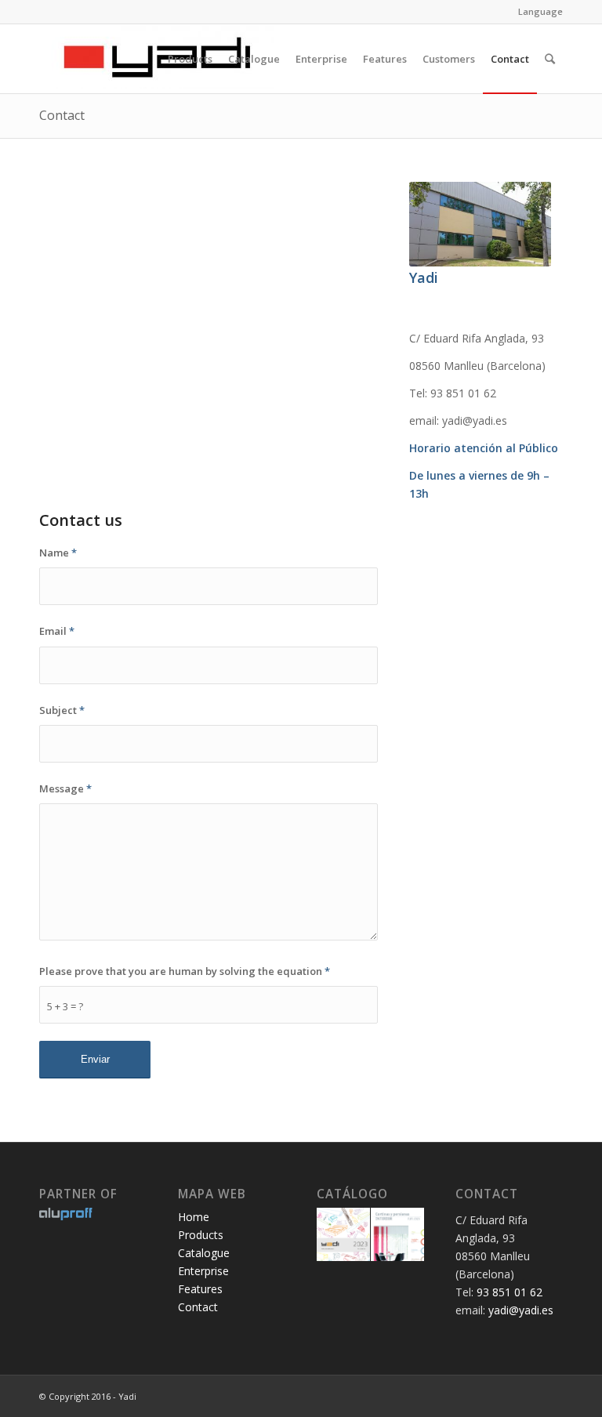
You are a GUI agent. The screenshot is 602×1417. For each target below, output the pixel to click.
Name (58, 552)
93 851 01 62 (509, 1292)
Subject (62, 710)
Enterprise (203, 1270)
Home (193, 1216)
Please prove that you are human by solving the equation (184, 971)
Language (540, 11)
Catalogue (204, 1252)
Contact (62, 115)
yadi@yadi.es (520, 1310)
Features (200, 1288)
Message (65, 788)
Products (200, 1234)
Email (56, 631)
